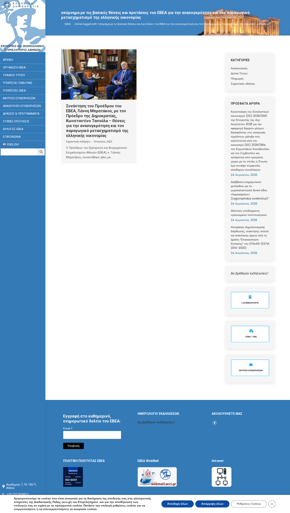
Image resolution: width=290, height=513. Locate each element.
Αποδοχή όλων (177, 504)
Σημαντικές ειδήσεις (78, 141)
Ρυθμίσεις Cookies (249, 504)
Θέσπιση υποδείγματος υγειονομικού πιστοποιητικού (249, 213)
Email (67, 428)
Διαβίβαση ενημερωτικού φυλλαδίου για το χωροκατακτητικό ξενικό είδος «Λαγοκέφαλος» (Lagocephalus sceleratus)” (250, 190)
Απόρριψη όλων (212, 504)
